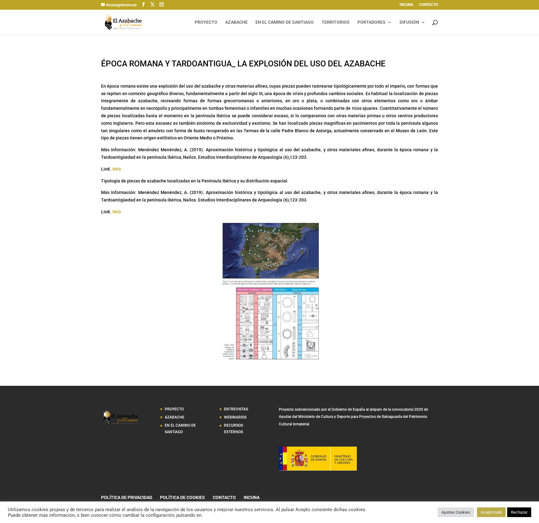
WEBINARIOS (235, 417)
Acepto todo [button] (491, 512)
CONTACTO (428, 5)
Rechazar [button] (519, 512)
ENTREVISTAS (236, 409)
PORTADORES (371, 22)
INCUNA (406, 5)
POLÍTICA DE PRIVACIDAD (126, 497)
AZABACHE (236, 22)
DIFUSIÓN (409, 22)
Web (116, 169)
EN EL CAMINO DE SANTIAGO (284, 22)
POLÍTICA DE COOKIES (182, 497)
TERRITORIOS (336, 22)
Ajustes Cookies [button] (455, 512)
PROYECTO (206, 22)
